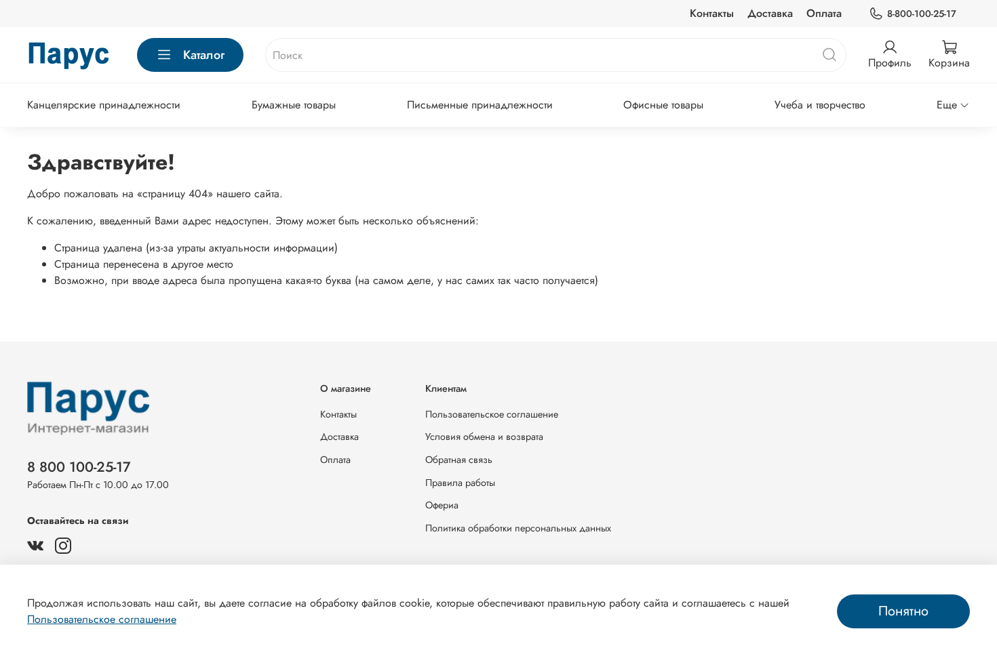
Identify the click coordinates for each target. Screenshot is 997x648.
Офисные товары (663, 105)
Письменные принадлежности (480, 105)
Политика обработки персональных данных (518, 528)
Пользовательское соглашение (491, 414)
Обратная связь (458, 459)
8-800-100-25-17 (921, 13)
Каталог (203, 55)
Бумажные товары (294, 105)
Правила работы (460, 482)
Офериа (441, 505)
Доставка (770, 13)
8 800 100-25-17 (79, 467)
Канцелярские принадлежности (103, 105)
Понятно (903, 611)
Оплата (824, 13)
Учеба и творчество (820, 105)
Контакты (712, 13)
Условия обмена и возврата (484, 436)
